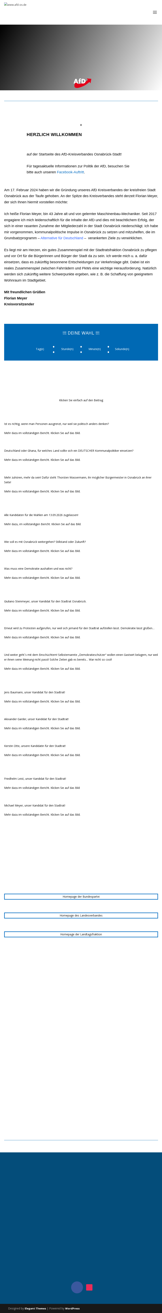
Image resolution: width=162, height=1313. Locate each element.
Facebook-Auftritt (70, 172)
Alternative (61, 238)
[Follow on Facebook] (77, 1287)
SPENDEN (80, 1255)
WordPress (72, 1308)
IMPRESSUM (81, 1169)
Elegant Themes (35, 1308)
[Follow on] (89, 1287)
